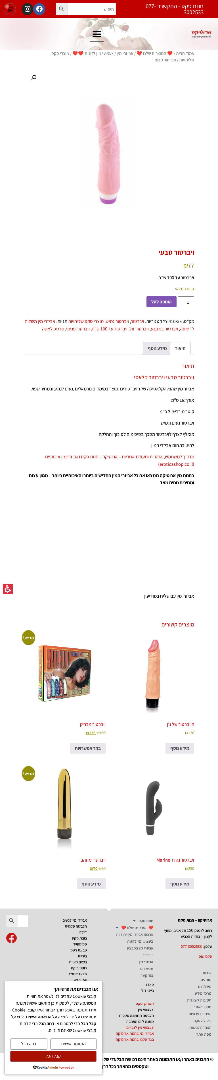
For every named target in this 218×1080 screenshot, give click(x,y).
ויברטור (137, 321)
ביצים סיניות (78, 962)
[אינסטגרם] (27, 9)
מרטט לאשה (53, 329)
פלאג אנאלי (78, 973)
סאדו (150, 984)
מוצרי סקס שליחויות (86, 321)
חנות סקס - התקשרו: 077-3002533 (175, 9)
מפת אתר (203, 1034)
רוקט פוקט (79, 968)
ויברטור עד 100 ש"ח (109, 329)
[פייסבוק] (39, 9)
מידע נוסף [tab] (157, 348)
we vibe (80, 979)
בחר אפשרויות (88, 748)
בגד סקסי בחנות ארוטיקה (135, 1039)
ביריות (82, 956)
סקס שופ (205, 956)
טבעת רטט (78, 950)
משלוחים (204, 986)
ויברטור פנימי (78, 329)
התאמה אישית (73, 1044)
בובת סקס (79, 938)
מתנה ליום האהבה (140, 1021)
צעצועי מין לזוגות (140, 941)
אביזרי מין (125, 53)
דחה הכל (29, 1044)
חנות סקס (146, 920)
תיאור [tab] (180, 348)
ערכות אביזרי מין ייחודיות (134, 934)
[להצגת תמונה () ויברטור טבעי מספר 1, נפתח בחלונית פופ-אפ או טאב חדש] (109, 153)
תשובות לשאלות (199, 1000)
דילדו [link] (83, 932)
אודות (207, 972)
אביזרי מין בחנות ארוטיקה (135, 1033)
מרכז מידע (203, 993)
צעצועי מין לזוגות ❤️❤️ (93, 53)
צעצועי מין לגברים (140, 1027)
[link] (11, 938)
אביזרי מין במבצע (140, 948)
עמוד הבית (185, 53)
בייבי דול (147, 990)
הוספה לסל (161, 302)
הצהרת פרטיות (199, 1013)
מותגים (206, 979)
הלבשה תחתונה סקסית (136, 1015)
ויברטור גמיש (117, 321)
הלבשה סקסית (76, 926)
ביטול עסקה (202, 1020)
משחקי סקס (145, 1003)
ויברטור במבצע (164, 329)
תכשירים (146, 968)
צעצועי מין (146, 1009)
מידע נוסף (179, 748)
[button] (62, 9)
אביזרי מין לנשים (74, 920)
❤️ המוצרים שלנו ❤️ (155, 53)
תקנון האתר (202, 1006)
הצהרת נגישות (200, 1027)
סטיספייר (80, 944)
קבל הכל (53, 1056)
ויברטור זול (139, 329)
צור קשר (147, 975)
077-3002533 (191, 946)
